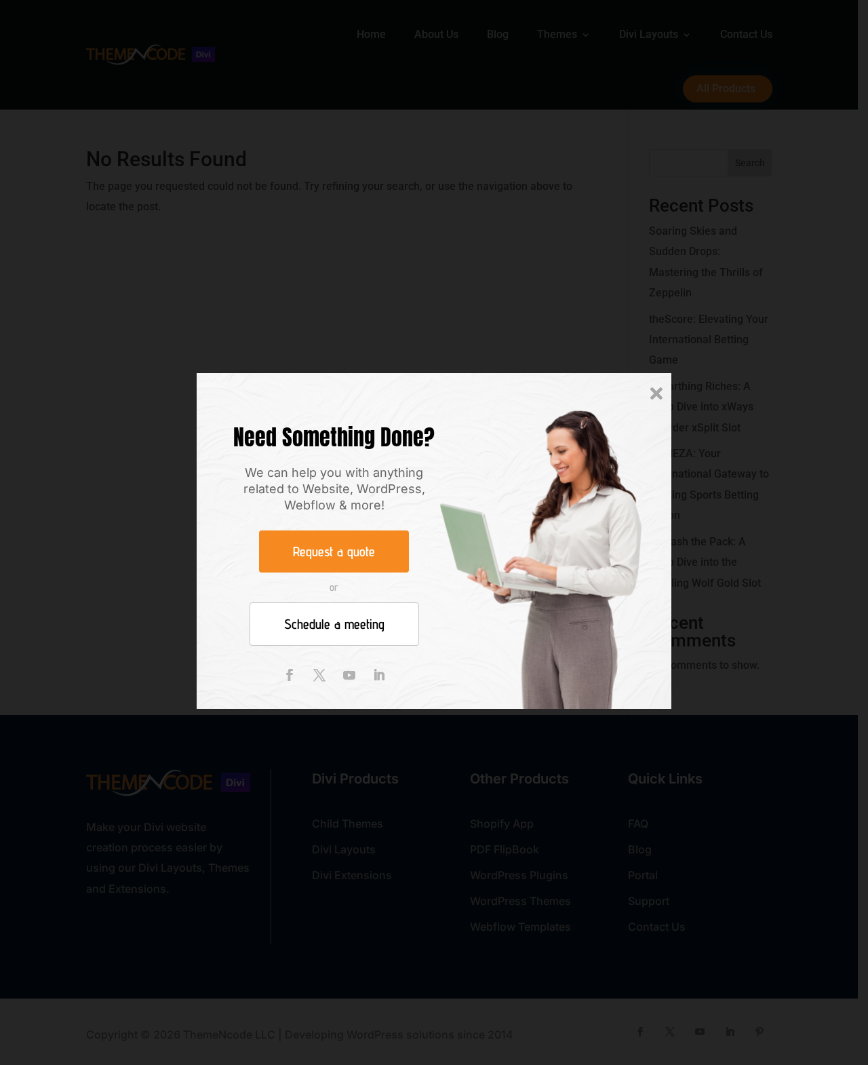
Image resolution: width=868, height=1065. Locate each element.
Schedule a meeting (334, 624)
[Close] (656, 394)
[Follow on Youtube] (349, 675)
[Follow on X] (319, 675)
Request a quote (334, 551)
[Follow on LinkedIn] (379, 675)
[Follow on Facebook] (289, 675)
